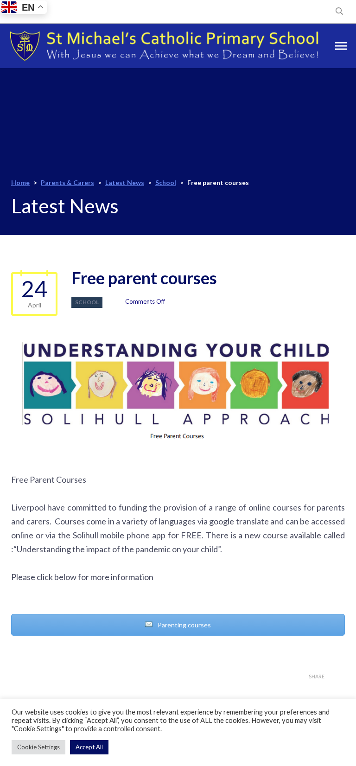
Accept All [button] (89, 747)
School (87, 302)
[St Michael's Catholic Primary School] (164, 46)
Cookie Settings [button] (38, 747)
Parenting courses (183, 625)
